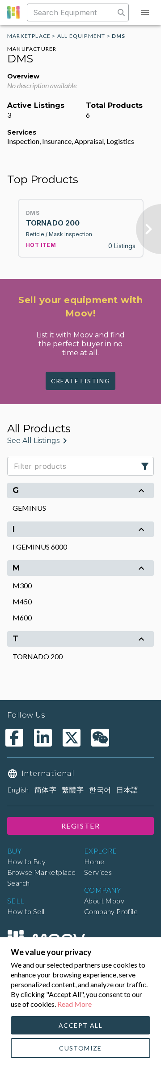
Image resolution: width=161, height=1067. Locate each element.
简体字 (45, 789)
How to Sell (25, 911)
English (18, 789)
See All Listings (33, 440)
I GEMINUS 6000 (40, 546)
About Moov (104, 900)
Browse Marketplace (41, 872)
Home (94, 861)
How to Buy (26, 861)
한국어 (100, 789)
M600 (22, 617)
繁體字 (73, 789)
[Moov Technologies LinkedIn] (43, 738)
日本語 (127, 789)
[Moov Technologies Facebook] (14, 738)
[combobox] (72, 12)
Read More (74, 1004)
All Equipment (81, 36)
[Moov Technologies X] (71, 738)
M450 (22, 601)
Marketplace (29, 36)
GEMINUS (29, 508)
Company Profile (111, 911)
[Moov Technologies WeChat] (100, 738)
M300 (22, 585)
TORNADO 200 (38, 656)
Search (18, 882)
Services (98, 872)
